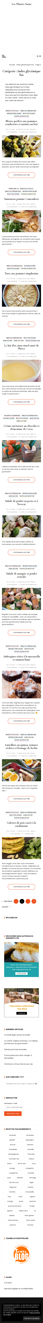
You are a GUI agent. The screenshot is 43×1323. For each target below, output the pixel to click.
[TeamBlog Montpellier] (21, 1254)
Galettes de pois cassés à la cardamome (21, 824)
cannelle (30, 1149)
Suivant (5, 907)
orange (10, 1201)
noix (9, 1196)
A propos (8, 1282)
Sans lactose (19, 340)
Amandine (14, 132)
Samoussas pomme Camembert (21, 199)
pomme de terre (14, 1206)
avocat (12, 1145)
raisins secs (23, 1211)
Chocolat (31, 1154)
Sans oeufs (30, 1220)
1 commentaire (28, 833)
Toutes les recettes (21, 116)
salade (11, 1215)
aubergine (30, 1140)
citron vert (22, 1163)
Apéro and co (14, 188)
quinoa (10, 1211)
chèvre (31, 1159)
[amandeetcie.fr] (21, 959)
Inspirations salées (14, 113)
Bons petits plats (12, 111)
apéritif (12, 1140)
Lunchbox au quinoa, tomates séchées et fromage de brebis (21, 746)
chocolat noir (14, 1159)
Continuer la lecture (21, 175)
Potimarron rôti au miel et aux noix (18, 1064)
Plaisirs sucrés (29, 266)
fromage (32, 1178)
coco (34, 1163)
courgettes (13, 1173)
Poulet (32, 1206)
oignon (32, 1196)
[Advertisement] (21, 28)
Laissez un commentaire (28, 132)
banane (30, 1145)
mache (30, 1187)
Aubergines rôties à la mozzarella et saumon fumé (21, 658)
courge (12, 1168)
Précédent (8, 901)
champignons (13, 1154)
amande (12, 1135)
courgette (30, 1168)
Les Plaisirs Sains (21, 4)
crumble (31, 1173)
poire (21, 1201)
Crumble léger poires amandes (17, 1035)
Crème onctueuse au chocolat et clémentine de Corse (21, 427)
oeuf (20, 1196)
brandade (13, 1149)
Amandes (30, 1135)
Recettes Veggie (29, 113)
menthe (12, 1192)
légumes (13, 1187)
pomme (33, 1201)
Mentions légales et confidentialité (18, 1288)
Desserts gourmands (12, 415)
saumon (13, 1225)
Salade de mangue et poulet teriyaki (21, 575)
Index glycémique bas (28, 111)
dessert (20, 1178)
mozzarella (29, 1192)
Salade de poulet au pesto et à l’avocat (21, 502)
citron (9, 1163)
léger (32, 1182)
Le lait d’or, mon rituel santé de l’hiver (21, 347)
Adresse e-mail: (10, 1103)
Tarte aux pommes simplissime (22, 273)
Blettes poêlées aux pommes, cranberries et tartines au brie (21, 122)
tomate (30, 1225)
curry (9, 1178)
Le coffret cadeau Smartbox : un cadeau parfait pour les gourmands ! (21, 1042)
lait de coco (14, 1182)
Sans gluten (7, 340)
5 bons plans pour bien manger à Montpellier (18, 1056)
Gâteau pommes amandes (15, 1049)
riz (35, 1211)
